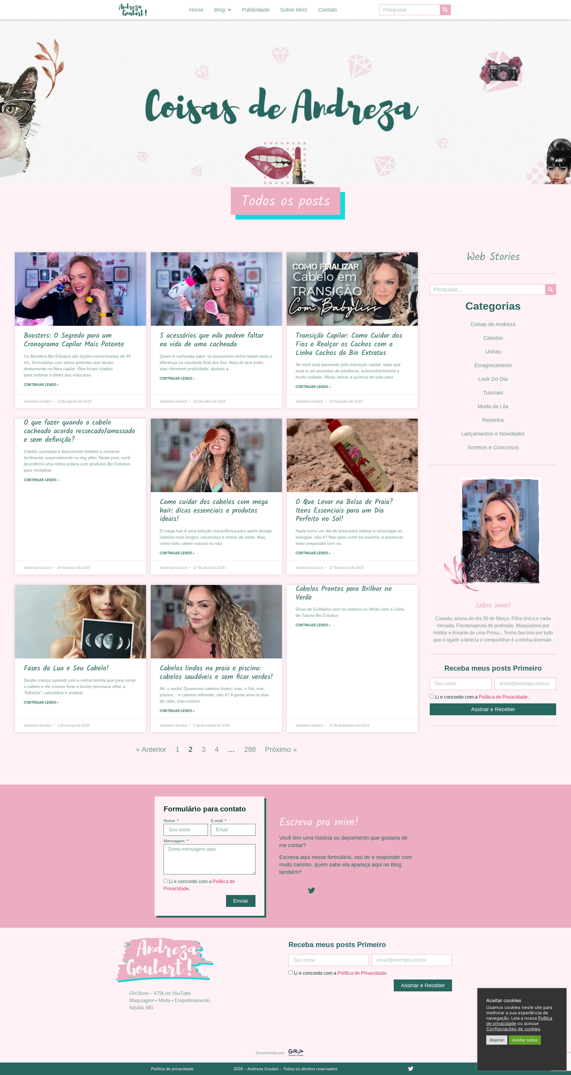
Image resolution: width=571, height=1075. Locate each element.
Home (196, 10)
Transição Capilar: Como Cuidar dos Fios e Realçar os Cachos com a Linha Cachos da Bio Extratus (349, 344)
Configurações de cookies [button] (513, 1029)
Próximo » (281, 749)
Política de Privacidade (503, 696)
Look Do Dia (493, 379)
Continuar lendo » (41, 385)
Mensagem (175, 841)
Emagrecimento (493, 365)
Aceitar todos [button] (524, 1040)
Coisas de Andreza (492, 324)
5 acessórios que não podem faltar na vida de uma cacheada (211, 340)
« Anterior (151, 749)
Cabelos (493, 338)
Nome (170, 821)
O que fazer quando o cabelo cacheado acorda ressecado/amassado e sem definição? (79, 431)
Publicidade (255, 10)
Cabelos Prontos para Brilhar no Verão (344, 593)
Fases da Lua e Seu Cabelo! (66, 668)
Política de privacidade (172, 1068)
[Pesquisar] (445, 10)
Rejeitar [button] (497, 1040)
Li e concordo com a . (482, 696)
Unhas (493, 352)
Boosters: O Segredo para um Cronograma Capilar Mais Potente (75, 340)
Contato (327, 10)
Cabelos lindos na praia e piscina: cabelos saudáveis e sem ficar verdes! (216, 673)
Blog (219, 10)
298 (250, 749)
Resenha (493, 420)
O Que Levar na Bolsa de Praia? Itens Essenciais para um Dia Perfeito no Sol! (344, 510)
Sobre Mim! (294, 10)
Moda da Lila (493, 406)
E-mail (217, 821)
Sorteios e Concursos (493, 447)
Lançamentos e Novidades (493, 434)
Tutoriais (493, 393)
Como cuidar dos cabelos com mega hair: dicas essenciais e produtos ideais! (214, 510)
